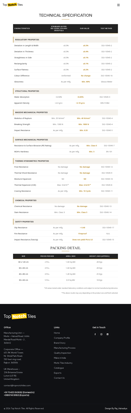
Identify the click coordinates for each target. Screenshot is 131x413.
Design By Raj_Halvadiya (116, 408)
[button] (118, 5)
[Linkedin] (107, 334)
